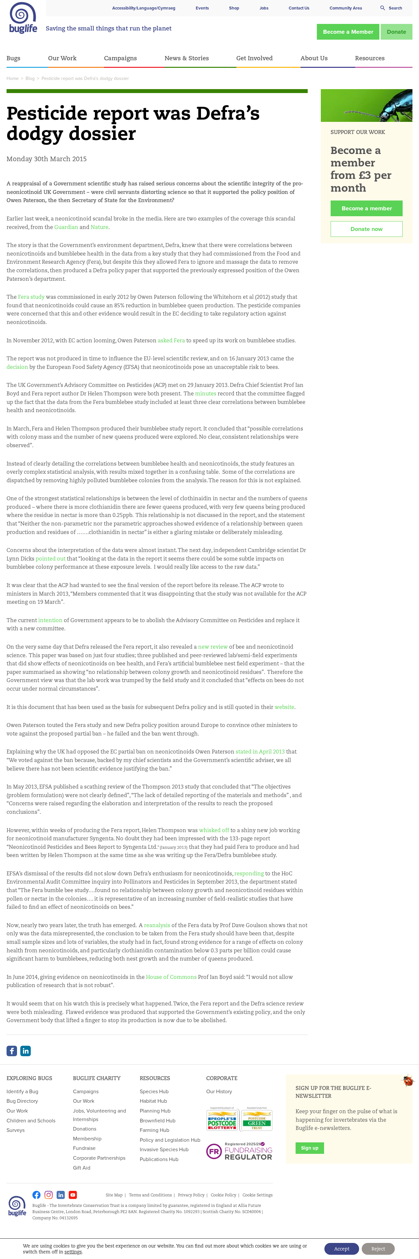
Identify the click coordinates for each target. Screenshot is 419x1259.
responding (249, 873)
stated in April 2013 (260, 751)
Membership (87, 1138)
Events (202, 8)
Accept (341, 1249)
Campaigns (120, 58)
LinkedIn (25, 1051)
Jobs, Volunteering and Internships (99, 1115)
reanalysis (157, 925)
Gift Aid (81, 1167)
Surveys (16, 1130)
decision (17, 367)
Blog (30, 78)
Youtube (73, 1195)
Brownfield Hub (157, 1120)
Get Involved (254, 58)
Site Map (114, 1194)
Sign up (310, 1148)
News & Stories (187, 58)
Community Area (346, 8)
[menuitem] (27, 58)
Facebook (12, 1051)
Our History (219, 1091)
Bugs (13, 58)
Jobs (264, 8)
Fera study (31, 297)
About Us (314, 58)
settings (73, 1252)
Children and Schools (31, 1120)
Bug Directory (22, 1100)
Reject (378, 1249)
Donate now (367, 229)
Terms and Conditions (150, 1194)
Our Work (62, 58)
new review (213, 646)
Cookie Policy (223, 1194)
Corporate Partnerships (99, 1157)
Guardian (66, 227)
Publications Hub (159, 1159)
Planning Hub (155, 1110)
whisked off (214, 830)
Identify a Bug (22, 1091)
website (284, 707)
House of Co (161, 977)
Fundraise (84, 1148)
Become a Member (348, 32)
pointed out (50, 558)
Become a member (367, 208)
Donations (84, 1128)
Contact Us (299, 8)
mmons (187, 977)
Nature (99, 227)
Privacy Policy (191, 1194)
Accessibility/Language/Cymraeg (143, 8)
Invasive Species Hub (164, 1149)
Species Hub (154, 1091)
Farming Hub (154, 1130)
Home (13, 78)
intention (50, 620)
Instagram (49, 1195)
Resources (370, 58)
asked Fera (171, 340)
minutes (205, 393)
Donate (396, 32)
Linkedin (61, 1195)
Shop (234, 8)
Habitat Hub (153, 1100)
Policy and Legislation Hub (170, 1139)
